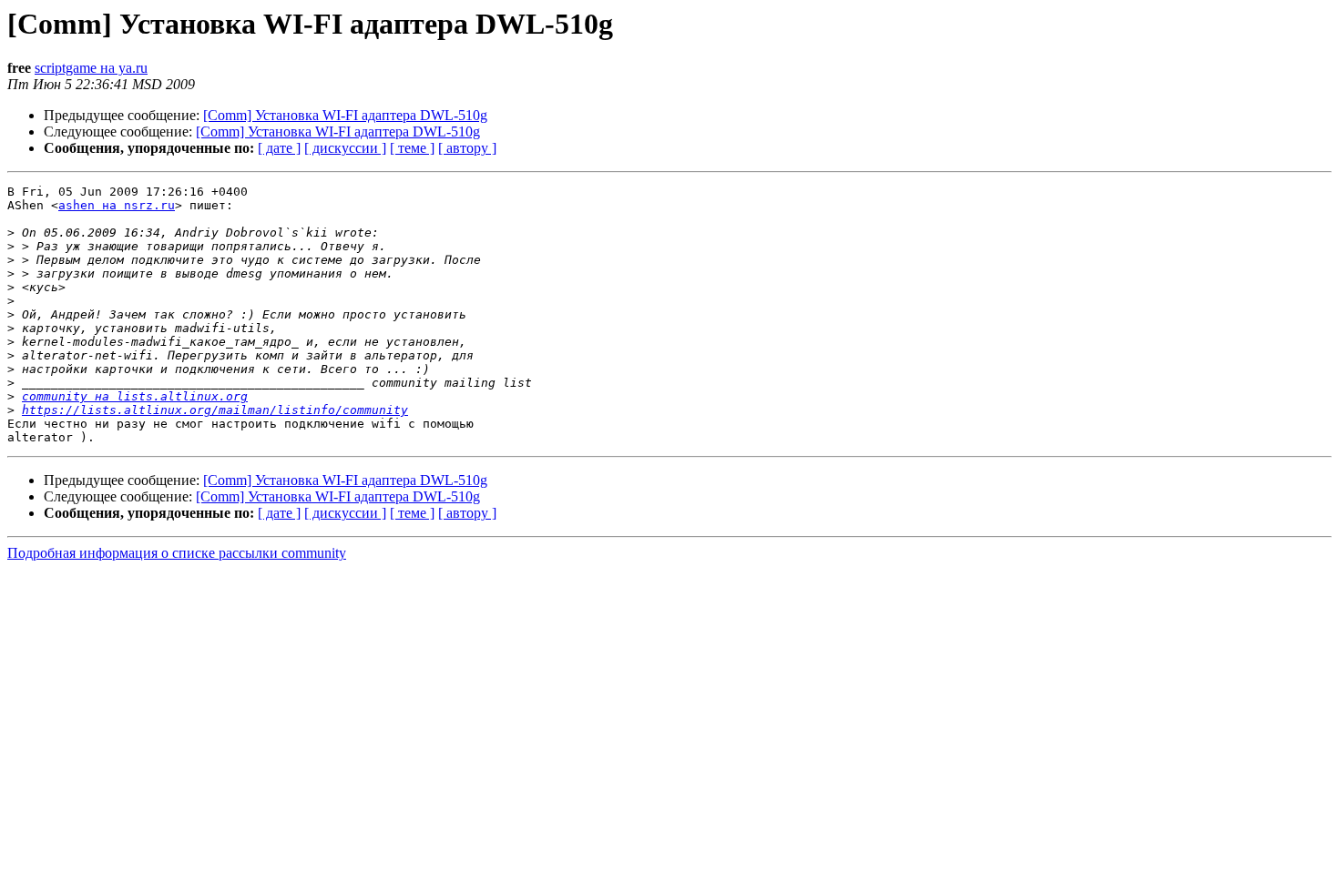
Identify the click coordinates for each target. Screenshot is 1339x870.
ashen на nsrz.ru (116, 205)
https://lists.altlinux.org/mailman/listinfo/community (215, 410)
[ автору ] (467, 148)
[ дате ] (279, 148)
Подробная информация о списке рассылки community (176, 553)
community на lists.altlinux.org (135, 396)
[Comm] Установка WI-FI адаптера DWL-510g (345, 115)
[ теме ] (412, 148)
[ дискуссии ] (345, 148)
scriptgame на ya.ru (91, 68)
